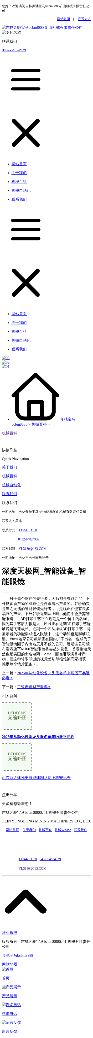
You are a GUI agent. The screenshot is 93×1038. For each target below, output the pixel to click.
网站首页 (63, 19)
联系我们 (9, 494)
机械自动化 (11, 485)
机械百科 (39, 424)
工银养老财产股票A (34, 687)
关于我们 (9, 467)
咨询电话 (9, 1014)
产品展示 (9, 996)
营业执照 (9, 933)
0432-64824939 (14, 50)
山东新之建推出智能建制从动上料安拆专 (36, 778)
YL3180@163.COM (32, 868)
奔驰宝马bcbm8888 (17, 955)
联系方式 (84, 19)
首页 (6, 978)
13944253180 (28, 530)
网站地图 (9, 964)
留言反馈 (9, 1031)
